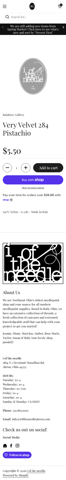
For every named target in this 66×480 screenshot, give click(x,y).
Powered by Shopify (16, 475)
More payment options (33, 187)
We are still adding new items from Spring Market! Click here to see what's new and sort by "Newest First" (33, 29)
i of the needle (36, 471)
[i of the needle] (32, 6)
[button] (59, 6)
